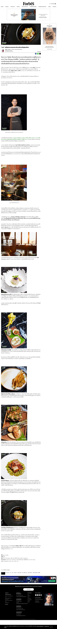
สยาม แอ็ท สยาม (24, 572)
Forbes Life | (7, 50)
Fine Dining (7, 572)
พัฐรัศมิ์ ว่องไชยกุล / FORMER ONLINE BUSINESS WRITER (13, 49)
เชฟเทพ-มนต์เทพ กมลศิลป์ (36, 572)
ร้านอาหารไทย (19, 572)
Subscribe (28, 589)
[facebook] (35, 54)
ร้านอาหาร (15, 572)
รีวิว (12, 572)
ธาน (10, 572)
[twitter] (40, 54)
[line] (38, 54)
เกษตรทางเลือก (30, 572)
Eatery (11, 50)
